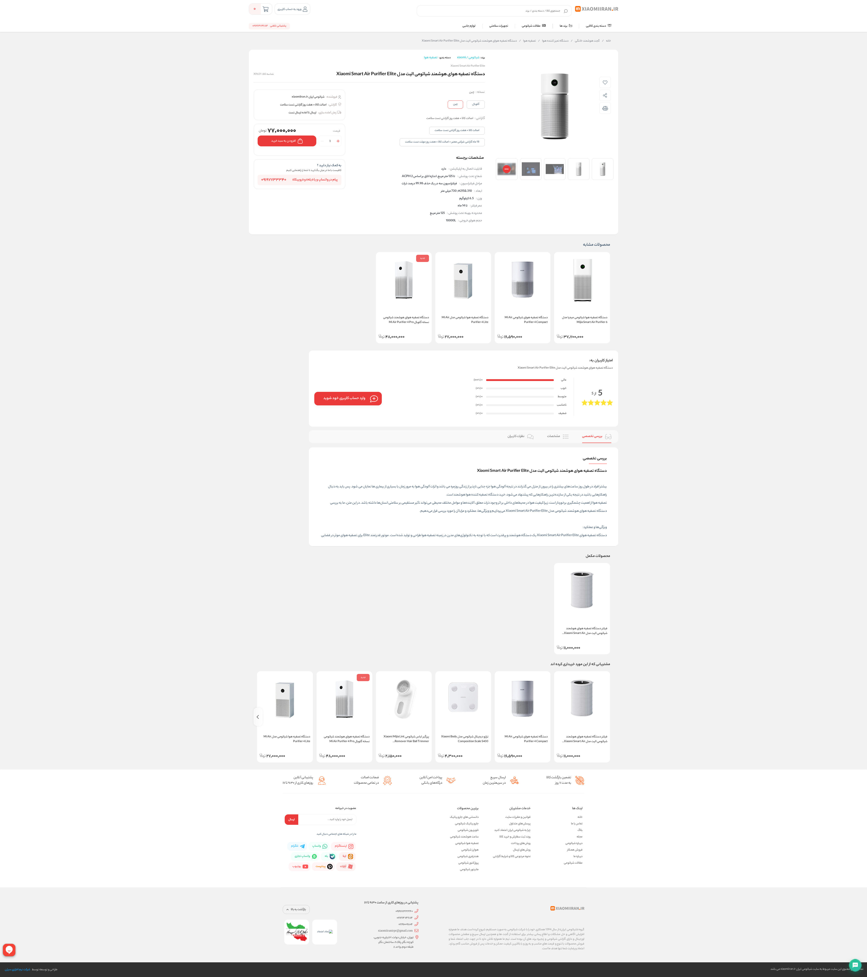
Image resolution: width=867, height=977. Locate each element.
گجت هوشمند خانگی (585, 41)
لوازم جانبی (468, 26)
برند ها (564, 26)
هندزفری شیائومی (468, 856)
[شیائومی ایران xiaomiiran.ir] (596, 9)
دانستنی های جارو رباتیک (464, 817)
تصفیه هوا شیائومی (467, 843)
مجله (580, 836)
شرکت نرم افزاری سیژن (17, 969)
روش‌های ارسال (522, 850)
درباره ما (578, 856)
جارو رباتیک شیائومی (467, 823)
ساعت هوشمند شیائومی (464, 836)
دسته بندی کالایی (596, 26)
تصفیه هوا (527, 41)
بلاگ (580, 830)
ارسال (291, 819)
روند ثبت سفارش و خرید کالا (515, 836)
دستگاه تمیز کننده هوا (553, 41)
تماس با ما (577, 823)
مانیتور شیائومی (469, 869)
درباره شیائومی (574, 843)
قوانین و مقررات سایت (518, 817)
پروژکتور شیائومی (468, 863)
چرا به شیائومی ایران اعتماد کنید (512, 830)
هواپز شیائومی (470, 850)
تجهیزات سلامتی (498, 26)
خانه (606, 41)
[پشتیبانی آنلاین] (855, 965)
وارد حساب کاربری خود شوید (344, 398)
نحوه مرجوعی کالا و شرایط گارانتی (512, 856)
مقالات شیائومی (531, 26)
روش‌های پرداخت (521, 843)
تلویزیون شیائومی (468, 830)
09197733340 (273, 180)
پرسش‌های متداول (520, 823)
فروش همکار (575, 850)
